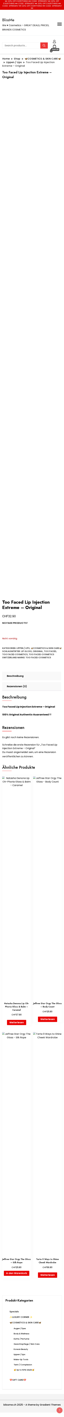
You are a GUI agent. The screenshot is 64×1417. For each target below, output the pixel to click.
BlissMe (8, 20)
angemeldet (21, 752)
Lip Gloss (26, 651)
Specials (14, 1311)
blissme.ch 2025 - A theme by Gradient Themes (32, 1404)
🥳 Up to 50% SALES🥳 (24, 1370)
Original (38, 651)
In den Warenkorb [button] (16, 1273)
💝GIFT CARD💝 (18, 1379)
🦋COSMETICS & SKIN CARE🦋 (46, 648)
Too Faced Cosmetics (15, 654)
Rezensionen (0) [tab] (17, 686)
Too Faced (50, 651)
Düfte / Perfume (21, 1339)
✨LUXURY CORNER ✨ (21, 1317)
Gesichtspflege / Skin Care (27, 1344)
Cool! (53, 5)
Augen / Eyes (20, 1328)
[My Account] (54, 41)
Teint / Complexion (23, 1364)
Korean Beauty (21, 1349)
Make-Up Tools (21, 1359)
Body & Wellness (21, 1333)
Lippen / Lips (23, 648)
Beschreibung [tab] (15, 676)
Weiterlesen (16, 1022)
